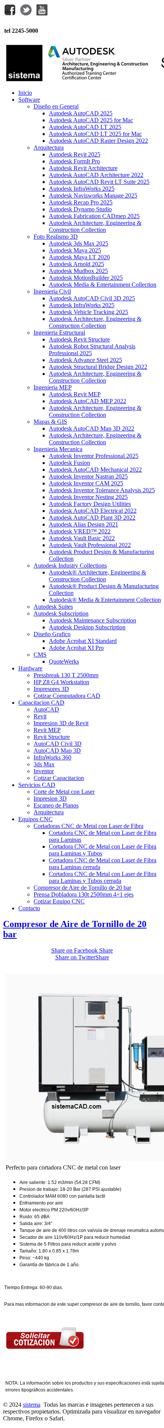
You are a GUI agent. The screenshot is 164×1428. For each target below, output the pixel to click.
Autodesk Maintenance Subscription (92, 620)
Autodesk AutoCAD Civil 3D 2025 (92, 298)
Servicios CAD (36, 785)
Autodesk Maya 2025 (75, 250)
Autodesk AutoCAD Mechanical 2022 (95, 469)
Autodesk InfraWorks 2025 (81, 188)
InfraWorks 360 (52, 757)
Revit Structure (52, 737)
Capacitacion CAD (41, 702)
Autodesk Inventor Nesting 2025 (88, 497)
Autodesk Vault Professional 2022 (90, 545)
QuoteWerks (64, 661)
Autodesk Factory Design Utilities (90, 504)
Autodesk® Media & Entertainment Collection (105, 600)
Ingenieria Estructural (59, 332)
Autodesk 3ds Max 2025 (78, 243)
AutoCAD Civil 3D (58, 743)
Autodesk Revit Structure (79, 339)
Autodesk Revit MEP (75, 394)
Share (82, 950)
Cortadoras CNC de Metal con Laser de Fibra (88, 826)
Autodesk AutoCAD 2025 (81, 113)
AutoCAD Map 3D (57, 750)
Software (29, 99)
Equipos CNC (35, 819)
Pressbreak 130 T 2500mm (66, 675)
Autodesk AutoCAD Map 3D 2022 (91, 428)
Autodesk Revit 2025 (74, 154)
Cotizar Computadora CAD (67, 695)
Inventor (44, 771)
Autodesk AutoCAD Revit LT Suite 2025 (99, 182)
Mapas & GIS (50, 421)
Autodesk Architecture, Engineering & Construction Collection (95, 226)
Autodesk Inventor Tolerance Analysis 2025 (102, 490)
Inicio (25, 92)
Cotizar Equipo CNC (59, 901)
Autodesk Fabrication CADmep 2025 (94, 216)
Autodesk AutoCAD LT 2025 (85, 127)
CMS (40, 654)
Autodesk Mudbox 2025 (78, 271)
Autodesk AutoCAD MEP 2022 (87, 401)
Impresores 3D (51, 689)
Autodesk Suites (53, 606)
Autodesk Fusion (69, 463)
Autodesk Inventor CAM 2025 (86, 483)
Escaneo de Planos (56, 805)
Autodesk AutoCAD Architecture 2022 (96, 175)
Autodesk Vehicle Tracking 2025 (88, 312)
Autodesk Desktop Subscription (87, 627)
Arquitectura (49, 147)
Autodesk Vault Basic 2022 (82, 538)
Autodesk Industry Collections (70, 565)
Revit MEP (47, 730)
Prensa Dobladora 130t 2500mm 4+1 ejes (83, 894)
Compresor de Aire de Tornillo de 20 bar (82, 887)
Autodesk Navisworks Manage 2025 (93, 195)
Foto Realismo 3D (56, 236)
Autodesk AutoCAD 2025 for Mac (91, 120)
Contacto (29, 908)
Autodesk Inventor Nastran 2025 (88, 476)
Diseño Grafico (52, 634)
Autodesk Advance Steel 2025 (85, 360)
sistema (31, 1404)
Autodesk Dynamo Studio (80, 209)
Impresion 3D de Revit (61, 723)
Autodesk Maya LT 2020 (79, 257)
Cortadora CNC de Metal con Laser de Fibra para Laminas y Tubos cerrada (102, 877)
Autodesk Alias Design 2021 (83, 524)
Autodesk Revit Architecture (83, 168)
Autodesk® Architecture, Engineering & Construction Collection (97, 575)
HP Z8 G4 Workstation (61, 682)
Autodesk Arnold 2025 (76, 264)
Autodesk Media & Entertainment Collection (102, 284)
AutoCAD (46, 709)
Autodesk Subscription (61, 613)
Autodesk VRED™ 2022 (80, 531)
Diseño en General (56, 106)
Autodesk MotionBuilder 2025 (86, 277)
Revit (40, 716)
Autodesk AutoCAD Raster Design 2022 (98, 140)
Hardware (30, 668)
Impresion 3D (50, 798)
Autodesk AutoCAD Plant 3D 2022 (92, 517)
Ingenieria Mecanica (58, 449)
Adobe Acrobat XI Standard (83, 641)
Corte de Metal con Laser (64, 791)
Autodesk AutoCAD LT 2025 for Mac (95, 134)
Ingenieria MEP (53, 387)
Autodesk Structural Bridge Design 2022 (98, 367)
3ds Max (44, 764)
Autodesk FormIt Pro (74, 161)
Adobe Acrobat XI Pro (76, 648)
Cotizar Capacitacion (59, 778)
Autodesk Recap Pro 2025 (81, 202)
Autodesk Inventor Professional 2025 (93, 456)
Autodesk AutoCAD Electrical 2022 (93, 510)
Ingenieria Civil (52, 291)
